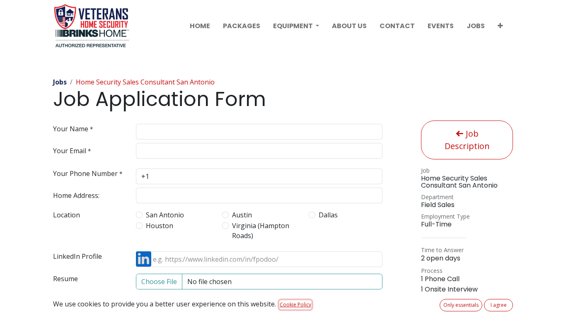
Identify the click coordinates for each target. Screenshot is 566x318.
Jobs (60, 82)
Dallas (328, 214)
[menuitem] (199, 26)
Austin (242, 214)
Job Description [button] (467, 140)
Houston (159, 225)
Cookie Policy (295, 304)
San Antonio (165, 214)
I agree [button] (499, 304)
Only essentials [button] (461, 304)
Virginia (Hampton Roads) (260, 230)
